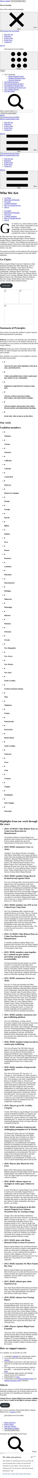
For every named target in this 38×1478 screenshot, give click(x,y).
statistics (7, 1360)
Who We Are (8, 34)
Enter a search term (6, 111)
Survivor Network (14, 80)
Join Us (2, 45)
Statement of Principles (12, 200)
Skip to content (5, 1)
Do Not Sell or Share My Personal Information (17, 1474)
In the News (8, 40)
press (17, 1377)
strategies (16, 1356)
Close (2, 71)
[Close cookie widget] (33, 1457)
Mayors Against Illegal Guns (9, 119)
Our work (7, 202)
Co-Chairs (7, 198)
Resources (7, 36)
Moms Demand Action (16, 76)
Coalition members (10, 203)
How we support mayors (12, 205)
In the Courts (8, 38)
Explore (19, 68)
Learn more (6, 285)
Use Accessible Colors (18, 1)
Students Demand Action (16, 78)
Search (2, 115)
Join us (6, 207)
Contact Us (8, 42)
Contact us (13, 1412)
